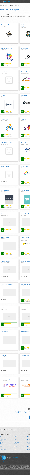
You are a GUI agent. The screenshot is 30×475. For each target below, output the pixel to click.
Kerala (28, 436)
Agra (15, 439)
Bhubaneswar (16, 442)
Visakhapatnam (3, 449)
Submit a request (21, 17)
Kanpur (15, 446)
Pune (1, 443)
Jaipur (1, 446)
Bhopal (15, 449)
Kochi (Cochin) (17, 438)
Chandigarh (2, 447)
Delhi (28, 447)
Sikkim (28, 440)
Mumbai (1, 436)
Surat (15, 436)
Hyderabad (2, 440)
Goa (28, 438)
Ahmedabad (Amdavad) (4, 445)
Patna (15, 447)
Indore (15, 445)
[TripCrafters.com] (6, 2)
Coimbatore (16, 443)
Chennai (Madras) (3, 439)
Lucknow (15, 440)
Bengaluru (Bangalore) (4, 438)
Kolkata (1, 442)
